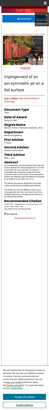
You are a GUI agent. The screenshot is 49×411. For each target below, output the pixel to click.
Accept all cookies (25, 397)
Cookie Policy (17, 388)
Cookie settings (14, 385)
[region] (24, 388)
